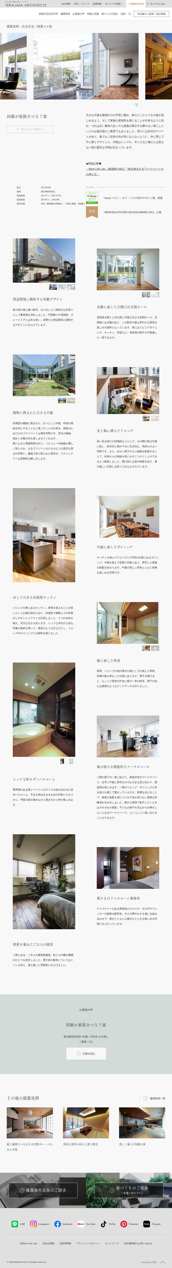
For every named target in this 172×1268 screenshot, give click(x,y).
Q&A (123, 13)
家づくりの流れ (110, 13)
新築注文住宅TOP (48, 13)
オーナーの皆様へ (114, 4)
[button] (53, 287)
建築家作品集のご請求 (46, 1190)
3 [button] (136, 106)
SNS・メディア (81, 4)
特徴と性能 (93, 13)
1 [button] (128, 106)
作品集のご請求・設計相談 (151, 13)
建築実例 (65, 13)
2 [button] (132, 106)
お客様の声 (78, 13)
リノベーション (157, 4)
